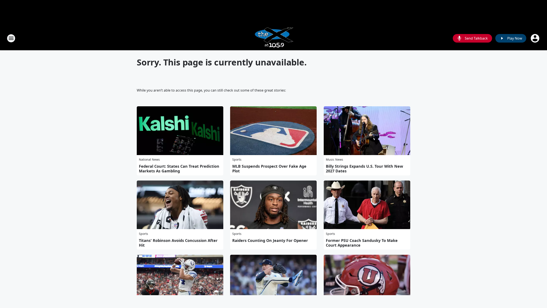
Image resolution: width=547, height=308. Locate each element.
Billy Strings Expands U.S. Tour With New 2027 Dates (364, 168)
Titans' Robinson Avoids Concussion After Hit (178, 242)
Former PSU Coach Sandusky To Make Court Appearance (362, 242)
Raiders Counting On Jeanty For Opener (270, 240)
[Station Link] (273, 38)
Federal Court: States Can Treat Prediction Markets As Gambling (179, 168)
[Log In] (535, 38)
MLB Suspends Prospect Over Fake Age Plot (269, 168)
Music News (334, 159)
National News (149, 159)
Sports (236, 159)
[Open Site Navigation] (11, 38)
